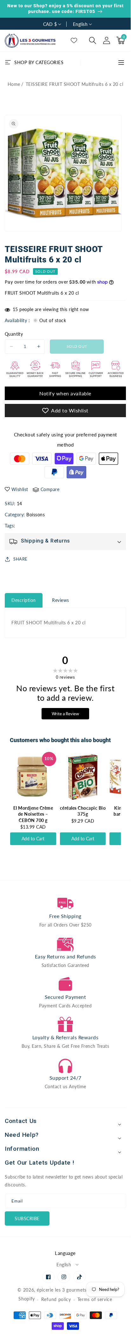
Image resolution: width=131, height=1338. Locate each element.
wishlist (19, 489)
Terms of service (94, 1299)
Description (23, 600)
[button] (92, 40)
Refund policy (56, 1299)
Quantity (14, 334)
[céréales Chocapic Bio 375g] (83, 777)
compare (50, 489)
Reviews (60, 600)
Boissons (35, 514)
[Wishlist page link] (74, 40)
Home (14, 84)
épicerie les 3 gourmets (62, 1290)
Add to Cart (33, 838)
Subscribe (27, 1218)
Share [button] (20, 558)
